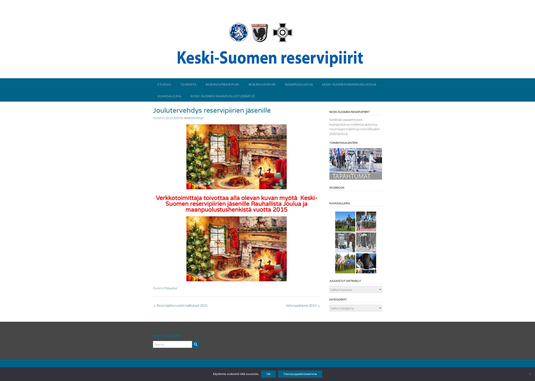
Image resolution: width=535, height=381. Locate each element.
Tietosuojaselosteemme (300, 374)
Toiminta (188, 84)
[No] (530, 374)
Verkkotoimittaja (193, 118)
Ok (268, 374)
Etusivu (164, 84)
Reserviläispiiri (262, 84)
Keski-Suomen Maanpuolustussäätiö (223, 96)
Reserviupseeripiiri (222, 84)
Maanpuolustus (299, 84)
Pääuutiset (170, 288)
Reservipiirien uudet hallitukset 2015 (180, 305)
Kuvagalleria (169, 96)
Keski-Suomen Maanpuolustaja (349, 84)
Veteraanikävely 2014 (303, 305)
